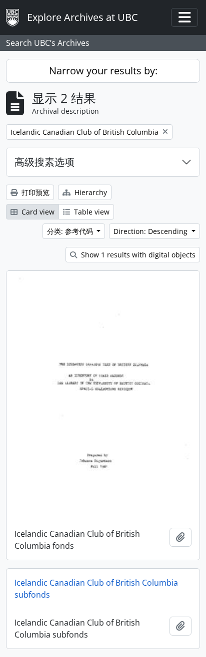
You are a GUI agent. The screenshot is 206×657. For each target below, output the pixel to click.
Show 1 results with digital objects (137, 254)
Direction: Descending (152, 231)
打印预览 (35, 192)
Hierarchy (89, 192)
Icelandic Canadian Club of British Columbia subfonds (96, 588)
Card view (37, 212)
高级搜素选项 (44, 162)
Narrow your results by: (103, 70)
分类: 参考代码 (71, 231)
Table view (91, 212)
